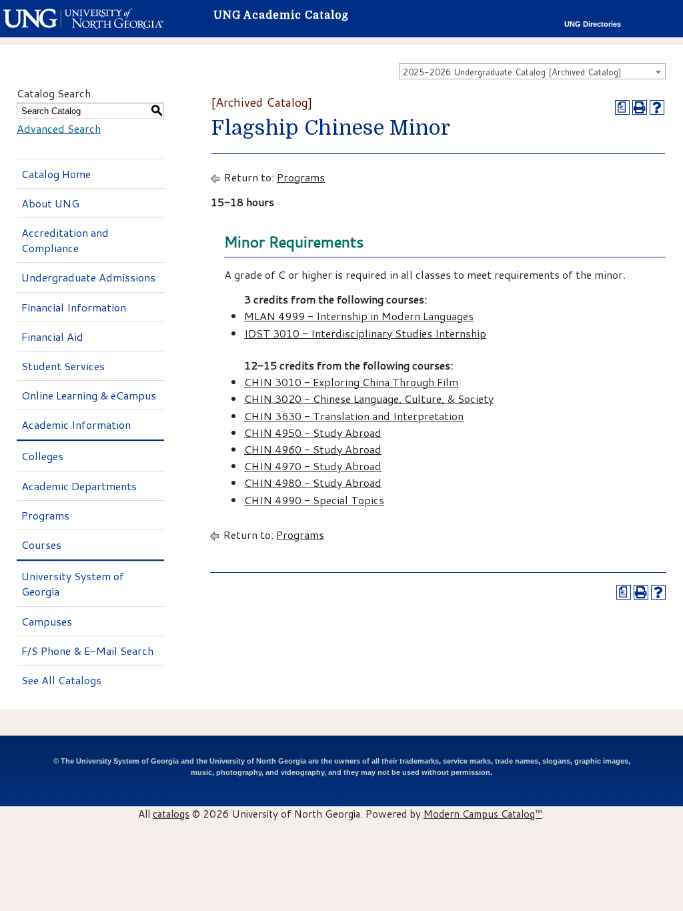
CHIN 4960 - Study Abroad (313, 449)
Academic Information (76, 424)
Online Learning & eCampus (88, 395)
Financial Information (73, 307)
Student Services (63, 365)
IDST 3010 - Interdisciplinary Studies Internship (365, 333)
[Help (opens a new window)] (657, 107)
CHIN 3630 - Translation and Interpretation (354, 415)
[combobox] (532, 71)
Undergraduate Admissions (88, 277)
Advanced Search (59, 128)
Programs (45, 515)
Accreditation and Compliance (65, 240)
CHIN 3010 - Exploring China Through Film (351, 381)
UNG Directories (592, 24)
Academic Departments (79, 486)
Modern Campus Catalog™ (483, 813)
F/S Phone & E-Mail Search (87, 650)
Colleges (42, 456)
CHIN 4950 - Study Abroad (313, 432)
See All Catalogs (61, 680)
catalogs (171, 813)
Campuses (46, 621)
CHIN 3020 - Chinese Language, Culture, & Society (369, 398)
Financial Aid (52, 336)
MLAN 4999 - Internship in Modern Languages (359, 315)
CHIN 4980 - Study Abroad (313, 482)
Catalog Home (56, 173)
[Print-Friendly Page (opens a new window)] (639, 107)
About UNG (50, 203)
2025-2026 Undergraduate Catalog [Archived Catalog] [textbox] (512, 72)
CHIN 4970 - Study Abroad (313, 466)
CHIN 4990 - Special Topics (314, 500)
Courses (41, 544)
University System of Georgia (72, 583)
